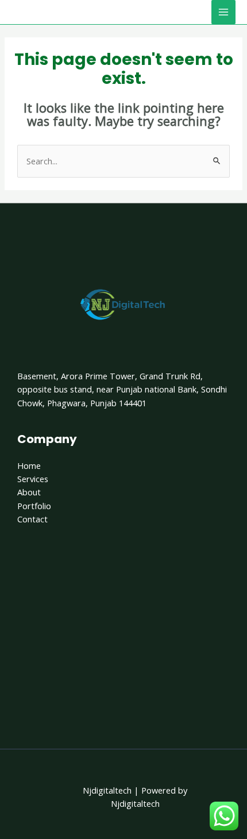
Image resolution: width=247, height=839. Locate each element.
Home (29, 465)
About (29, 492)
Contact (32, 519)
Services (32, 478)
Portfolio (34, 505)
